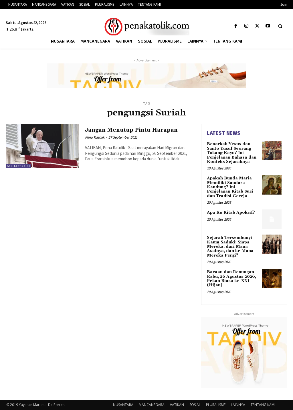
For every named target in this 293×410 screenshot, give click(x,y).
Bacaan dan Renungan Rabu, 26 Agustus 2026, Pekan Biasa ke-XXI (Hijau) (231, 278)
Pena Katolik (94, 137)
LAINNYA (238, 404)
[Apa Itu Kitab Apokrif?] (272, 219)
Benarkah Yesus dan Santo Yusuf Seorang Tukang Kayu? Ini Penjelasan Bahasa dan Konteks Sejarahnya (231, 152)
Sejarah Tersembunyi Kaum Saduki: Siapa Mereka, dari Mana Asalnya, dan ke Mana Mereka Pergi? (230, 246)
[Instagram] (246, 26)
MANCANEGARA (152, 404)
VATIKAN (177, 404)
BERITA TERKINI (18, 166)
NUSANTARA (123, 404)
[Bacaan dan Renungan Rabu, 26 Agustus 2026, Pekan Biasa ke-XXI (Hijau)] (272, 278)
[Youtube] (268, 26)
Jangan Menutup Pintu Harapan (131, 130)
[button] (280, 26)
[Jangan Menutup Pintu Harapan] (42, 146)
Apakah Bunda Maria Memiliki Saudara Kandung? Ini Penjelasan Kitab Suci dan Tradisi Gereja (230, 187)
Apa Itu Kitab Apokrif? (231, 212)
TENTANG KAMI (263, 404)
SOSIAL (195, 404)
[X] (257, 26)
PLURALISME (215, 404)
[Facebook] (236, 26)
